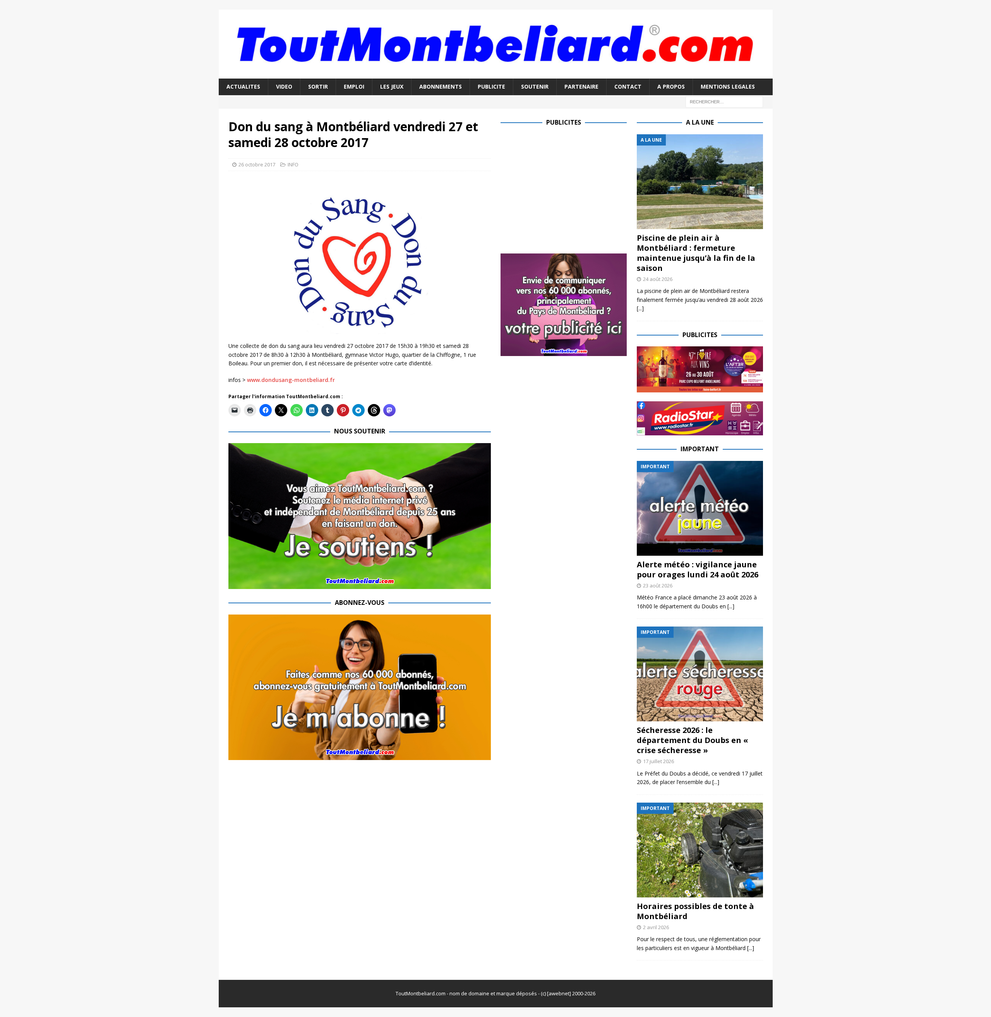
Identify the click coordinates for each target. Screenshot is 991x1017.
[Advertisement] (566, 188)
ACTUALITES (243, 86)
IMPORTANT (700, 449)
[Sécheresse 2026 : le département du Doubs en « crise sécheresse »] (700, 674)
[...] (640, 308)
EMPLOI (354, 86)
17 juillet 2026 (658, 761)
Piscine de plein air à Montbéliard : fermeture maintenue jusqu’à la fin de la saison (696, 253)
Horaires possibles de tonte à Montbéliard (695, 911)
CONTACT (627, 86)
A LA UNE (700, 122)
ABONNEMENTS (440, 86)
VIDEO (284, 86)
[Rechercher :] (724, 101)
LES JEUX (391, 86)
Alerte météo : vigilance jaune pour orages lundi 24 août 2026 (697, 569)
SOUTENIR (535, 86)
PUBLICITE (491, 86)
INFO (293, 164)
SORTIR (318, 86)
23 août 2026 (657, 585)
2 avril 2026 (656, 927)
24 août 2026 (657, 279)
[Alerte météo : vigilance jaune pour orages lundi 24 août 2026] (700, 508)
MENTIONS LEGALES (728, 86)
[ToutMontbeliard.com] (496, 74)
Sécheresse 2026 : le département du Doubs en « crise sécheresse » (692, 740)
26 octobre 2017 (256, 164)
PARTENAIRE (581, 86)
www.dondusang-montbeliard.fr (291, 380)
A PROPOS (671, 86)
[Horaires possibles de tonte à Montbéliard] (700, 850)
